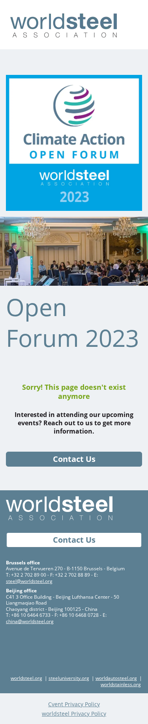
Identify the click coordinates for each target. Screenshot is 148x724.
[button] (9, 251)
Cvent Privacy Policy (74, 704)
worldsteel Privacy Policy (74, 713)
